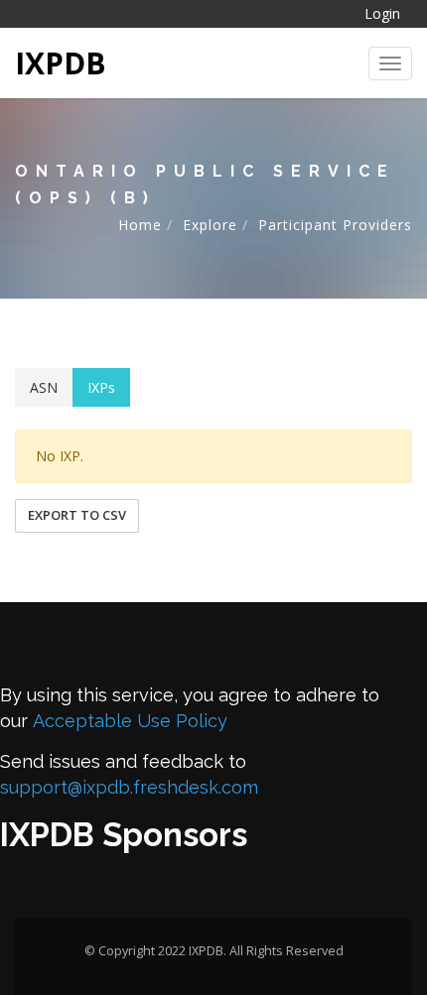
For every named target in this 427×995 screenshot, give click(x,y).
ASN (44, 387)
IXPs (101, 387)
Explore (210, 224)
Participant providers (335, 224)
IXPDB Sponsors (123, 834)
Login (382, 13)
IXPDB (60, 63)
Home (140, 224)
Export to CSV (77, 515)
